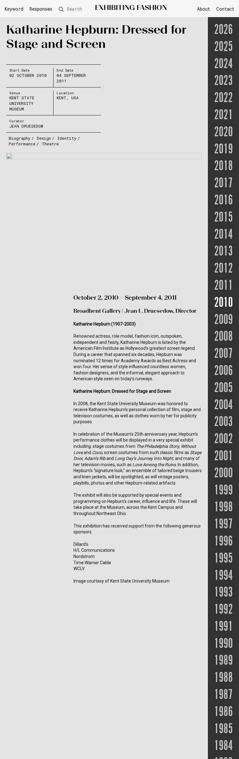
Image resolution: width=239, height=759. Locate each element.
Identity (67, 138)
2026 (223, 30)
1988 (223, 678)
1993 (223, 593)
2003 (223, 422)
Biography (19, 138)
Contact (225, 9)
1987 (223, 695)
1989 (223, 661)
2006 (223, 371)
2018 (223, 167)
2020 (223, 133)
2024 (223, 65)
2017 (223, 184)
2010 (223, 303)
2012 (223, 269)
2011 (223, 286)
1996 (223, 542)
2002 (223, 440)
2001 (223, 457)
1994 (223, 576)
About (203, 9)
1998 (223, 508)
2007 (223, 354)
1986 (223, 712)
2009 (223, 320)
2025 (223, 47)
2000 (223, 474)
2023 (223, 81)
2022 (223, 98)
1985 (223, 730)
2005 (223, 389)
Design (44, 138)
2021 (223, 116)
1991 (223, 627)
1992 (223, 610)
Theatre (50, 143)
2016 (223, 201)
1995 (223, 559)
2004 (223, 406)
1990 (223, 644)
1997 (223, 525)
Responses (41, 9)
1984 (223, 746)
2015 (223, 218)
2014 (223, 235)
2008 (223, 337)
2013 (223, 252)
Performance (22, 143)
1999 (223, 491)
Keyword (14, 9)
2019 (223, 150)
